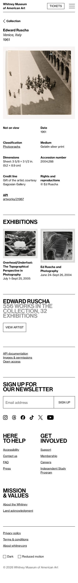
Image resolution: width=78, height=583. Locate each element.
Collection (13, 21)
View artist (14, 327)
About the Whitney (15, 504)
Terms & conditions (15, 539)
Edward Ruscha (16, 30)
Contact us (10, 456)
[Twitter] (40, 417)
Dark (10, 556)
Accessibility (11, 449)
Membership (49, 456)
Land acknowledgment (18, 510)
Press (7, 468)
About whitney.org (15, 545)
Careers (46, 462)
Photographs (11, 146)
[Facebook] (22, 417)
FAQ (6, 462)
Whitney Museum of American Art (15, 6)
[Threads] (14, 417)
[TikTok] (31, 417)
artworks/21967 (13, 199)
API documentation (15, 353)
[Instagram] (5, 417)
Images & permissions (17, 357)
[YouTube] (50, 417)
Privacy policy (12, 533)
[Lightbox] (39, 83)
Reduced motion (33, 556)
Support (46, 449)
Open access (11, 361)
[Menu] (72, 6)
